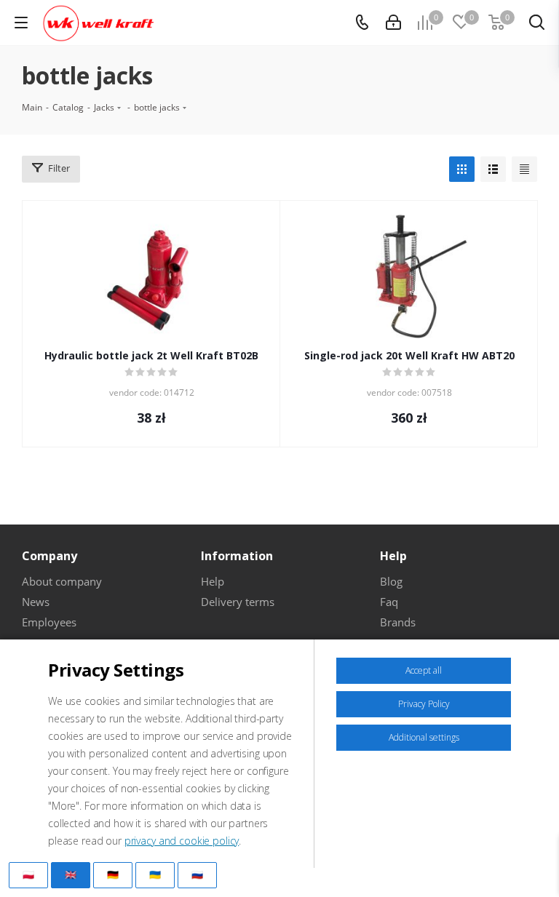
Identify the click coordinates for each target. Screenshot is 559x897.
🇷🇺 (197, 874)
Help (212, 581)
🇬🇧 (70, 874)
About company (62, 581)
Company (49, 556)
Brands (398, 622)
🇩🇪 (113, 874)
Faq (389, 601)
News (35, 601)
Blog (391, 581)
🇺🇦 (155, 874)
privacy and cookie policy (181, 841)
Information (237, 556)
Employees (49, 622)
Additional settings (424, 737)
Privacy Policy (424, 704)
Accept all (423, 670)
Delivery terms (237, 601)
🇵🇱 (28, 874)
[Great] (393, 22)
